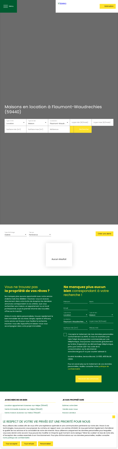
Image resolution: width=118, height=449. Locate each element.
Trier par (31, 232)
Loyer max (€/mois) (102, 122)
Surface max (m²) (35, 129)
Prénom (67, 302)
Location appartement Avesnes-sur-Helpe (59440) (26, 405)
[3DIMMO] (73, 6)
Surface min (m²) (13, 129)
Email (66, 308)
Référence (54, 129)
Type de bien (32, 121)
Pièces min (93, 328)
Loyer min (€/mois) (80, 122)
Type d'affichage (10, 232)
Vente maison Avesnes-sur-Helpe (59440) (22, 413)
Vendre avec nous (70, 409)
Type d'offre (9, 121)
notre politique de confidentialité (16, 438)
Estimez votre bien (70, 405)
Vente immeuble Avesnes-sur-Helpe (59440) (24, 409)
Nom (91, 302)
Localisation (53, 121)
